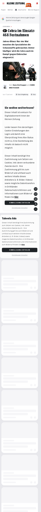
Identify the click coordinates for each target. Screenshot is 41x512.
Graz (34, 94)
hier (16, 197)
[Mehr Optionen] (35, 209)
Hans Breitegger (19, 85)
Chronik (6, 26)
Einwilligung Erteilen (19, 202)
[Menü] (3, 3)
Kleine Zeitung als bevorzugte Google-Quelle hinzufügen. (20, 19)
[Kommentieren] (35, 194)
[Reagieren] (35, 189)
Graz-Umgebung (23, 94)
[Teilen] (35, 204)
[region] (20, 10)
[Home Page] (16, 3)
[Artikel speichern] (35, 199)
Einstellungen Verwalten (20, 208)
